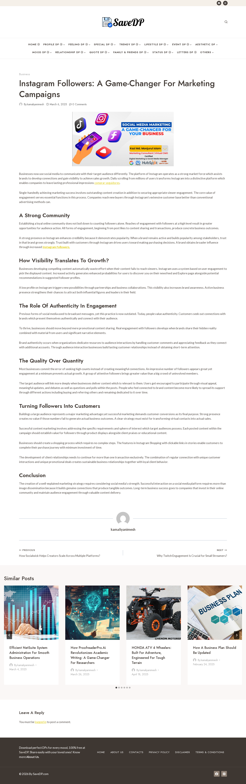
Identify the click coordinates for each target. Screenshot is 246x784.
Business (24, 74)
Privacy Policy (159, 752)
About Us (117, 752)
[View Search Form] (226, 22)
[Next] (236, 635)
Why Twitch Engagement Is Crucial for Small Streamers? (192, 553)
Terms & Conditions (209, 752)
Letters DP (185, 52)
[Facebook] (219, 3)
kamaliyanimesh (35, 104)
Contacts (136, 752)
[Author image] (20, 104)
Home (32, 44)
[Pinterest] (225, 3)
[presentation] (31, 613)
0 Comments (79, 104)
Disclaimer (182, 752)
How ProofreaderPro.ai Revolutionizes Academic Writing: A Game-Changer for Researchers (90, 655)
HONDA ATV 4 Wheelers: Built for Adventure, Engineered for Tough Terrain (151, 655)
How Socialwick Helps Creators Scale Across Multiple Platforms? (59, 553)
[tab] (116, 687)
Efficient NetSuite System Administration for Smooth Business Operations (29, 652)
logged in (40, 722)
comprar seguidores (107, 183)
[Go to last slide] (9, 635)
